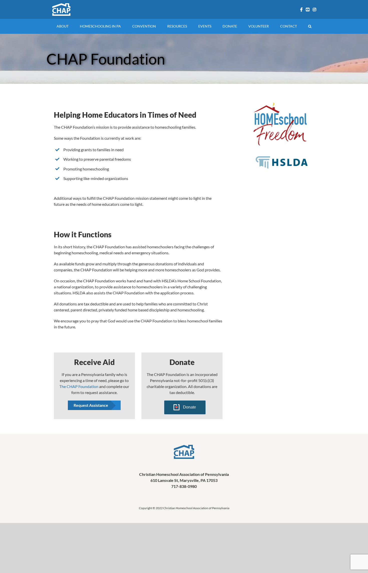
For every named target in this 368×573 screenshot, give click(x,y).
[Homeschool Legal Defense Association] (282, 155)
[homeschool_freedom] (281, 105)
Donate (189, 407)
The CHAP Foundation (78, 386)
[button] (310, 26)
